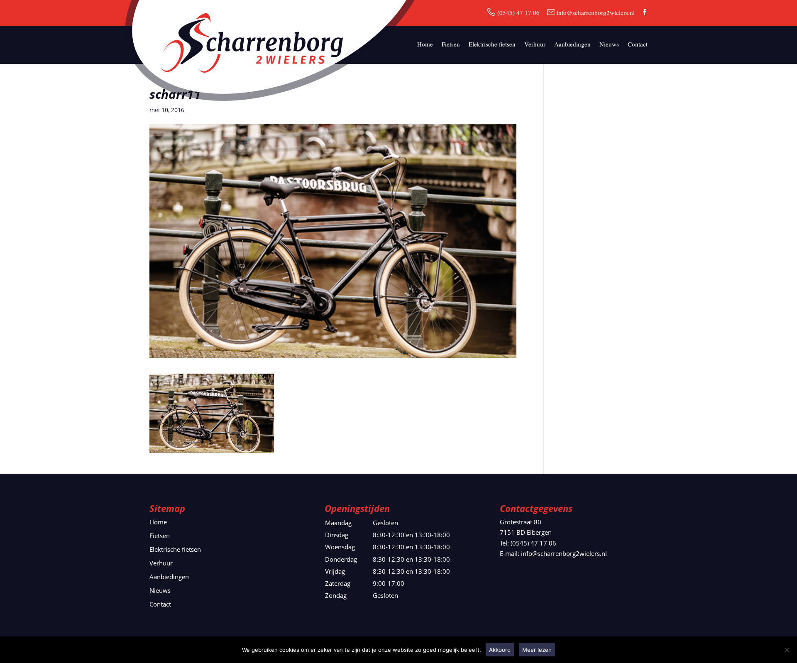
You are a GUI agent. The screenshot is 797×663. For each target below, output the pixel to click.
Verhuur (534, 44)
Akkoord (500, 649)
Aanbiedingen (572, 44)
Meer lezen (537, 649)
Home (425, 44)
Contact (638, 44)
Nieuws (609, 44)
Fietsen (451, 44)
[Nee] (786, 650)
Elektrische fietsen (492, 44)
